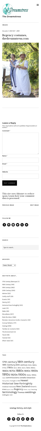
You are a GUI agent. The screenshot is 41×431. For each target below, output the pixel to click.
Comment (6, 131)
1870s (12, 370)
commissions (12, 377)
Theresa (21, 392)
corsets (23, 377)
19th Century (6, 287)
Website (5, 172)
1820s (24, 368)
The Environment (7, 332)
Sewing (4, 326)
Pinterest (18, 420)
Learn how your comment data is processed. (18, 197)
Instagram (13, 420)
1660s (34, 365)
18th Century (6, 284)
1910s (6, 374)
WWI (11, 395)
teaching (34, 389)
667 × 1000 (16, 31)
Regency (18, 389)
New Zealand (23, 386)
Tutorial (4, 338)
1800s (15, 368)
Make (4, 311)
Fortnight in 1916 (15, 381)
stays (29, 389)
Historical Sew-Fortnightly (17, 383)
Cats (3, 378)
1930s (22, 374)
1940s (29, 375)
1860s (5, 370)
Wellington (5, 395)
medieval (5, 387)
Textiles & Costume (9, 329)
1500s (30, 365)
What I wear (6, 341)
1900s (34, 370)
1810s (19, 368)
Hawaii (24, 380)
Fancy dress (5, 381)
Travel (4, 335)
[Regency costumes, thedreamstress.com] (20, 97)
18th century (25, 362)
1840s (28, 368)
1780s (10, 367)
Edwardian (31, 378)
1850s (33, 368)
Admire (4, 293)
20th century (21, 365)
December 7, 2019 (7, 31)
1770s (4, 368)
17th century (9, 361)
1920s (14, 374)
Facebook (9, 420)
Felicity (4, 302)
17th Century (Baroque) (10, 281)
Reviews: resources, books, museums (14, 320)
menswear (12, 387)
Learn (4, 308)
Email (4, 164)
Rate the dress (7, 317)
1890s (27, 370)
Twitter (23, 420)
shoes (25, 389)
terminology (9, 392)
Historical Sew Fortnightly (10, 305)
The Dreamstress (11, 16)
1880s (20, 370)
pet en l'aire (10, 389)
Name (4, 156)
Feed (27, 420)
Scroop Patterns (7, 323)
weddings (30, 392)
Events (4, 299)
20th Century (6, 290)
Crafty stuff (6, 296)
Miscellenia (6, 314)
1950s (34, 375)
